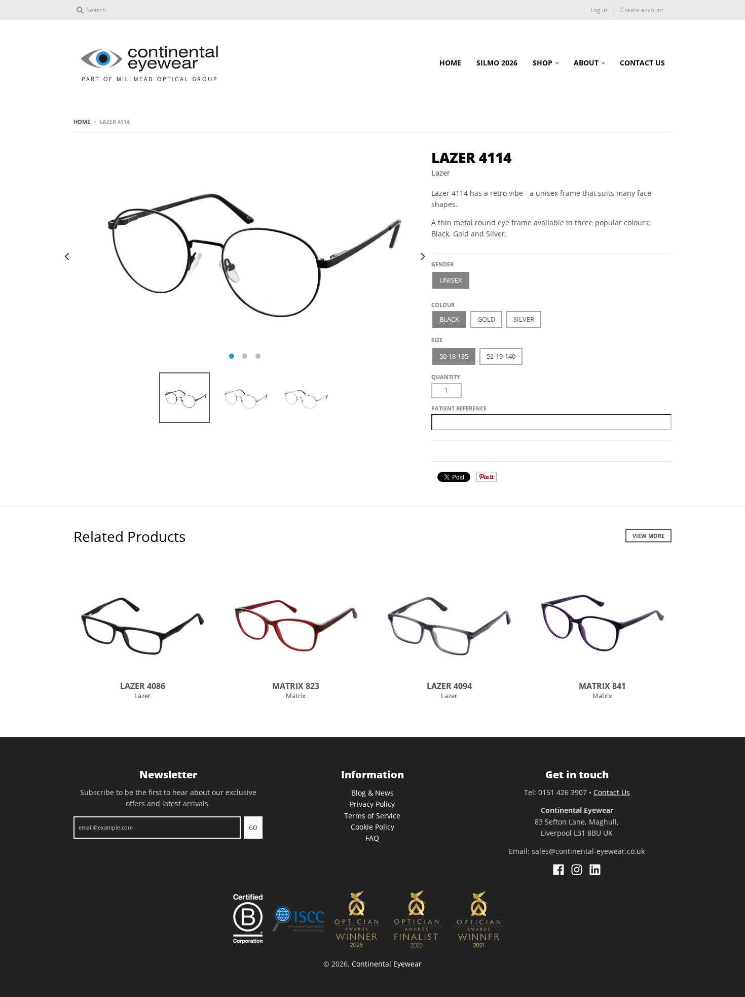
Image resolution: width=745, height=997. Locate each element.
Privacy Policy (372, 804)
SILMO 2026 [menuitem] (496, 62)
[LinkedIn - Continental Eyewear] (595, 870)
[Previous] (67, 256)
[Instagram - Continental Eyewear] (577, 870)
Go (253, 827)
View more (648, 535)
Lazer (440, 172)
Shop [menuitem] (542, 62)
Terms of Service (372, 815)
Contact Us (611, 792)
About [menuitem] (586, 62)
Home (81, 121)
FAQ (372, 838)
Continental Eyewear (387, 964)
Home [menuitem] (450, 62)
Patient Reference (459, 408)
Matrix (296, 695)
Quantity (445, 377)
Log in (598, 10)
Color (441, 300)
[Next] (422, 256)
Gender (442, 264)
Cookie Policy (372, 827)
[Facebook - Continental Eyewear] (558, 870)
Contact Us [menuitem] (642, 62)
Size (436, 339)
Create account (641, 10)
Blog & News (372, 793)
